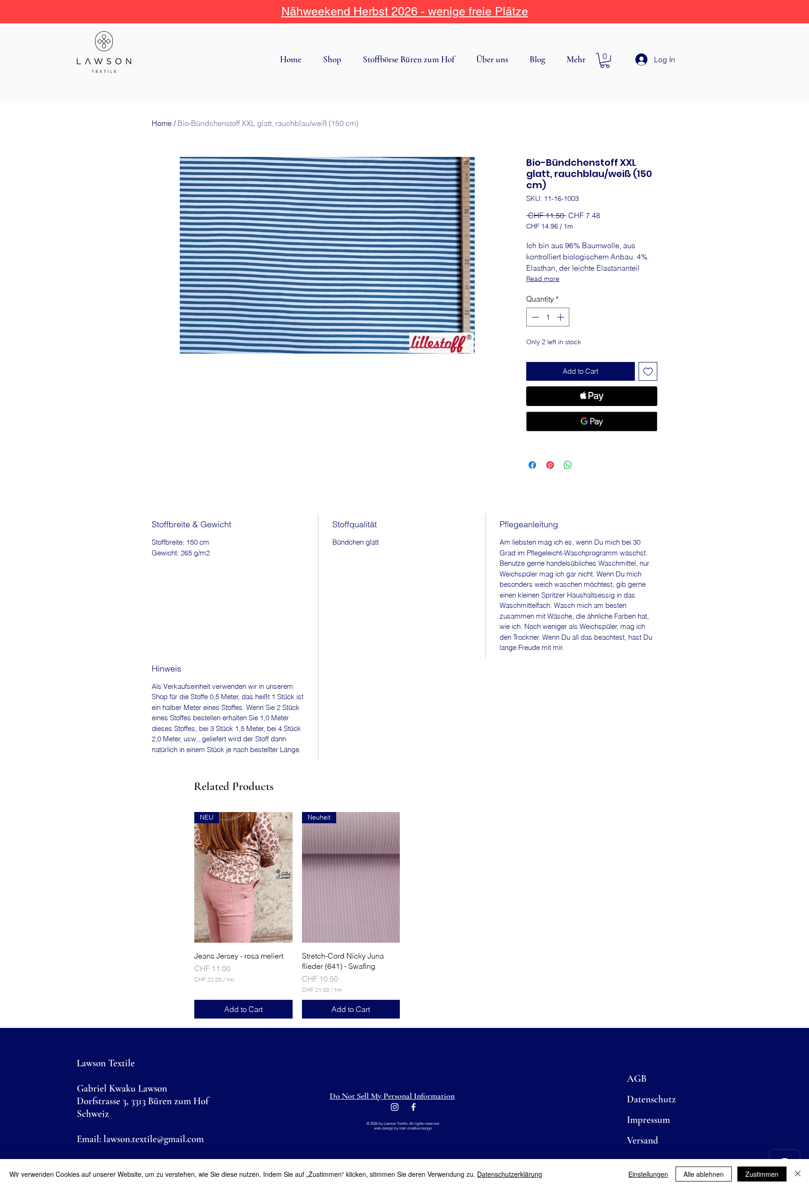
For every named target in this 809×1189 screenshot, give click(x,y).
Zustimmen (762, 1174)
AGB (637, 1079)
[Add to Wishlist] (648, 371)
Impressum (648, 1120)
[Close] (797, 1174)
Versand (642, 1140)
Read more (542, 278)
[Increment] (561, 317)
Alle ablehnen (704, 1174)
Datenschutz (651, 1099)
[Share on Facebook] (532, 465)
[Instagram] (395, 1107)
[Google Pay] (591, 421)
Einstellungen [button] (648, 1174)
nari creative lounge (416, 1128)
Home (162, 123)
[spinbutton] (548, 317)
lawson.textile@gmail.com (153, 1139)
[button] (336, 59)
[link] (605, 60)
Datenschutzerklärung (509, 1174)
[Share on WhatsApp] (568, 465)
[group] (404, 915)
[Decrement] (534, 317)
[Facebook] (413, 1107)
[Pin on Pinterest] (550, 465)
